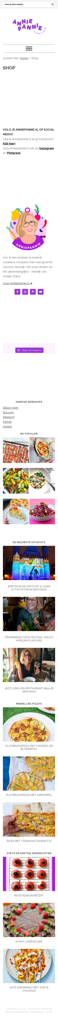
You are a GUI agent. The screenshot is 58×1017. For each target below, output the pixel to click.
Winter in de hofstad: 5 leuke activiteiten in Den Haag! (29, 588)
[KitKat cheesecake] (29, 936)
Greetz (7, 426)
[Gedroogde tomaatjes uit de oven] (16, 452)
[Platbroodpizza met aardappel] (29, 789)
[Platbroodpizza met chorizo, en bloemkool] (29, 740)
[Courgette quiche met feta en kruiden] (16, 514)
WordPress (37, 1012)
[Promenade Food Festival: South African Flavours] (29, 614)
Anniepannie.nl (29, 25)
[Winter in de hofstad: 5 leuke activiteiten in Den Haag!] (29, 563)
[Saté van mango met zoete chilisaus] (29, 982)
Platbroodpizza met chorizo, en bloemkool (29, 747)
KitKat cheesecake (29, 941)
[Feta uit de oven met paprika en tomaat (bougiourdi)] (42, 452)
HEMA (7, 422)
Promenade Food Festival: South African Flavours (29, 639)
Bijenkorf (9, 417)
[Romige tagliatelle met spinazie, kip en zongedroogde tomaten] (42, 483)
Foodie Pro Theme (38, 1009)
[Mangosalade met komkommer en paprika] (16, 483)
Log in (49, 1012)
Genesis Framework (17, 1012)
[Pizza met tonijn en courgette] (29, 835)
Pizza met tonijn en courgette (29, 841)
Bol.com (8, 412)
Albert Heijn (10, 407)
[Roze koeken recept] (29, 890)
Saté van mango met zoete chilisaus (29, 989)
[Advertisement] (29, 93)
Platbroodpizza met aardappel (29, 795)
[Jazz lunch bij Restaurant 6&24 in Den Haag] (29, 665)
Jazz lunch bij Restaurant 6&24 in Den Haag (29, 690)
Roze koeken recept (29, 895)
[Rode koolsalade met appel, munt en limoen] (42, 514)
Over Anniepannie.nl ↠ (17, 283)
